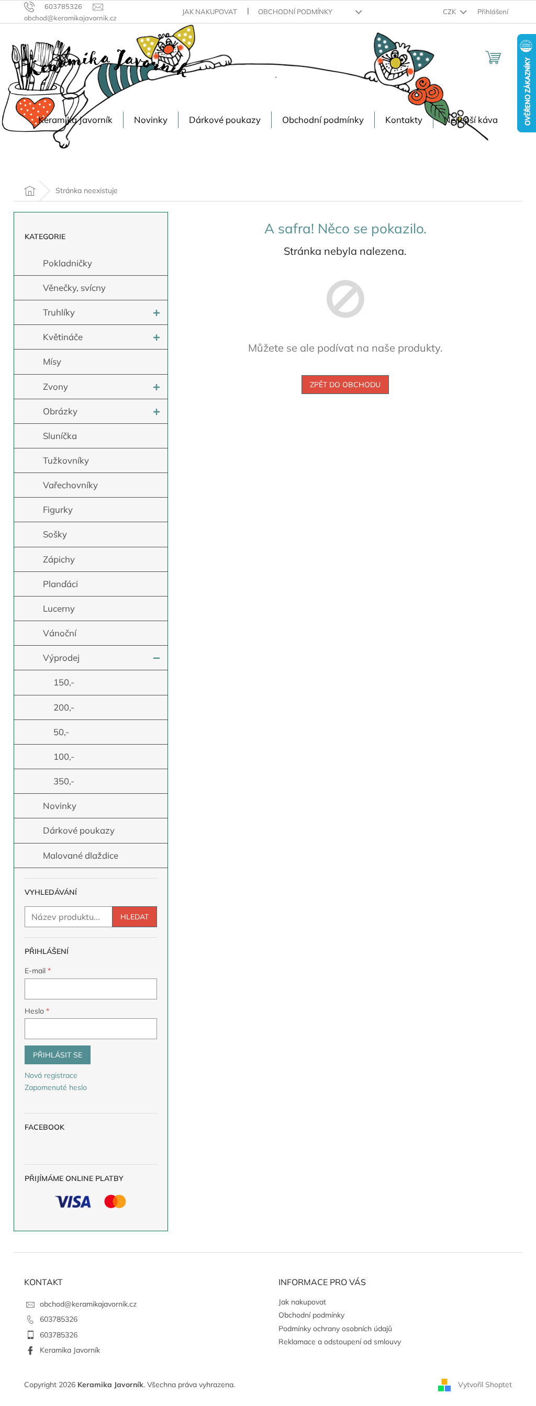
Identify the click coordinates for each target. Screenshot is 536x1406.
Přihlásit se (57, 1055)
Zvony (55, 386)
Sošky (55, 533)
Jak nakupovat (209, 11)
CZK (450, 11)
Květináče (63, 336)
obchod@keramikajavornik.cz (88, 1304)
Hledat (134, 916)
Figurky (58, 509)
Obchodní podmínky (295, 11)
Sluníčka (60, 435)
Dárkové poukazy (79, 830)
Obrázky (60, 411)
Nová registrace (51, 1075)
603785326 (58, 1319)
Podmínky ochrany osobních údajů (335, 1328)
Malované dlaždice (80, 855)
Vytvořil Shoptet (485, 1384)
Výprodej (61, 657)
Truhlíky (59, 312)
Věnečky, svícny (74, 287)
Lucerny (59, 608)
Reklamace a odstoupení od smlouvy (339, 1341)
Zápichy (59, 559)
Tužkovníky (66, 460)
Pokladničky (67, 262)
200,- (63, 707)
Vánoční (59, 632)
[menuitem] (75, 119)
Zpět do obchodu (345, 384)
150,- (63, 682)
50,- (61, 731)
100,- (63, 756)
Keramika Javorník (70, 1350)
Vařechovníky (70, 484)
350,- (63, 780)
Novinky (59, 805)
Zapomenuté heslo (56, 1087)
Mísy (52, 361)
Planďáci (60, 583)
